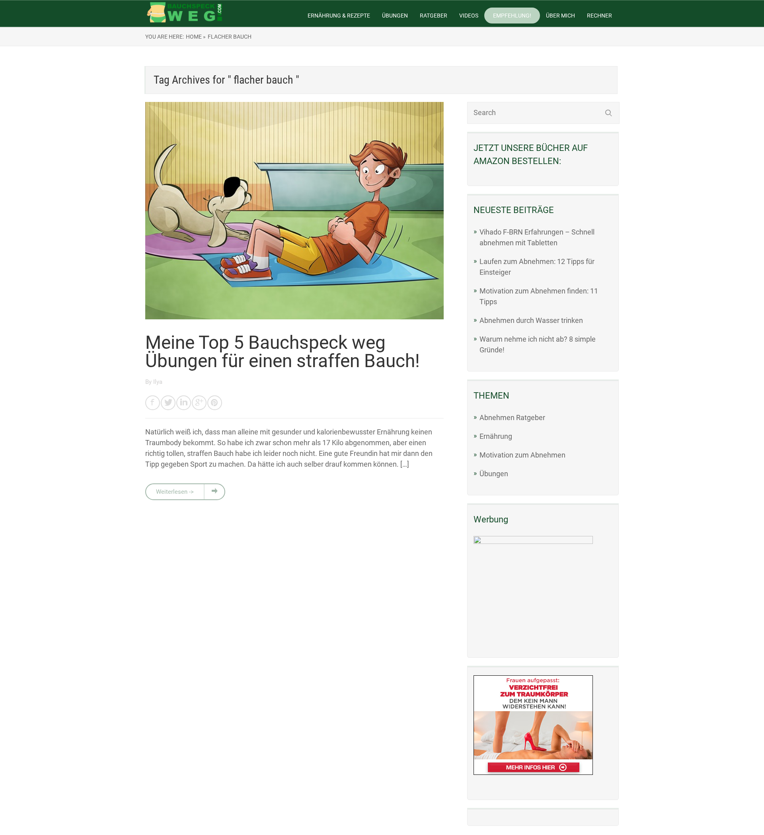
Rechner (599, 15)
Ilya (157, 381)
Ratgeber (433, 15)
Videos (468, 15)
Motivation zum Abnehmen (522, 455)
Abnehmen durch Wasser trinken (531, 320)
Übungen (395, 15)
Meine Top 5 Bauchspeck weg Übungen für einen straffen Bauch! (282, 352)
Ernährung (495, 436)
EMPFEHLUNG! (512, 15)
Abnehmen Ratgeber (512, 417)
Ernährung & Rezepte (339, 15)
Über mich (560, 15)
